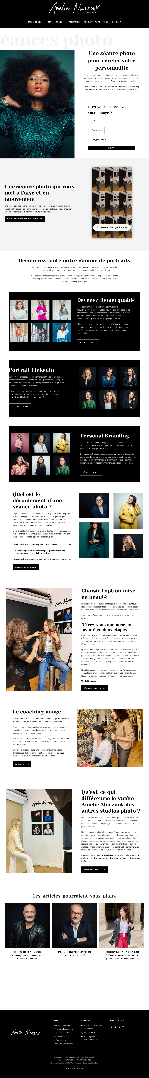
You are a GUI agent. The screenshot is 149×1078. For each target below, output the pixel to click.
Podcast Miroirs (92, 22)
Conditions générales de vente (74, 1068)
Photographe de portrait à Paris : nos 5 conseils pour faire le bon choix (121, 955)
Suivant (111, 148)
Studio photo (35, 22)
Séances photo (55, 22)
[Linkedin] (115, 1027)
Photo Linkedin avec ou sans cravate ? (74, 953)
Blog (106, 22)
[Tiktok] (119, 1027)
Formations (74, 22)
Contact (116, 22)
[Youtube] (123, 1027)
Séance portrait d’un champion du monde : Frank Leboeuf (27, 955)
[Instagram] (111, 1027)
